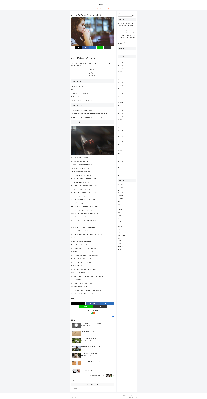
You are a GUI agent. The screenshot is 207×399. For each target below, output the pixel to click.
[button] (107, 47)
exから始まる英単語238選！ (124, 30)
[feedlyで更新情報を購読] (92, 313)
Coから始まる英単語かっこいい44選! (126, 32)
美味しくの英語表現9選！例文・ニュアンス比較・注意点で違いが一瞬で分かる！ (126, 37)
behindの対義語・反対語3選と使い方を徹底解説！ (126, 42)
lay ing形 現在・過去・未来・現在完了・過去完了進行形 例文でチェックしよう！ (127, 25)
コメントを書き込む (92, 384)
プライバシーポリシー (132, 395)
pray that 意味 (92, 72)
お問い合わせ (125, 395)
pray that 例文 (92, 75)
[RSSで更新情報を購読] (94, 313)
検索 (119, 13)
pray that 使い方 (93, 73)
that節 (73, 298)
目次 (91, 69)
